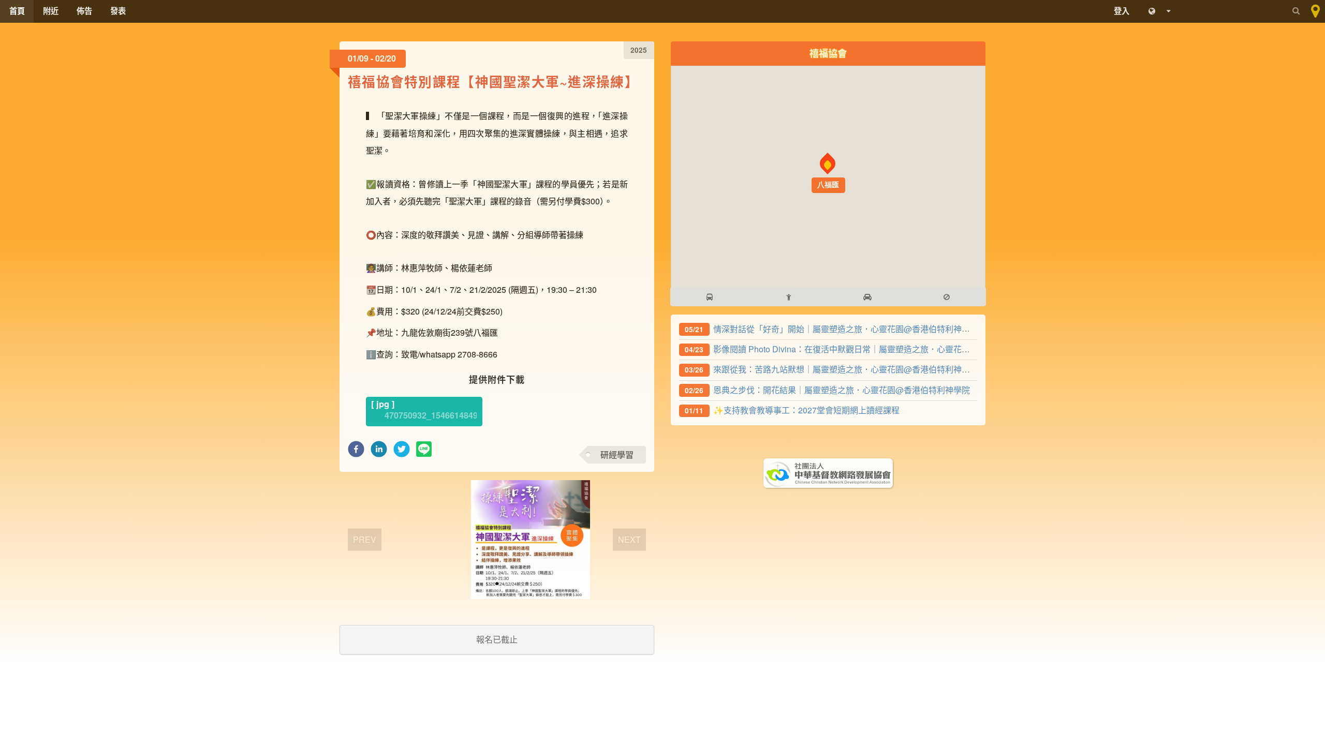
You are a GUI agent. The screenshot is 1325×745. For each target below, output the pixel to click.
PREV (364, 539)
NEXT (629, 539)
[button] (356, 452)
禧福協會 (828, 53)
